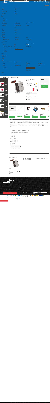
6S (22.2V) (3, 33)
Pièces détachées (17, 48)
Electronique (5, 49)
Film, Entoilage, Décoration (29, 64)
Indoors (3, 12)
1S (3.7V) (3, 30)
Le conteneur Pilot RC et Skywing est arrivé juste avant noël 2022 (26, 182)
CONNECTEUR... (42, 112)
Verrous (4, 65)
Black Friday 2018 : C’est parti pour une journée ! (24, 184)
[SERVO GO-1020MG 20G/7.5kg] (35, 108)
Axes (26, 23)
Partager (31, 92)
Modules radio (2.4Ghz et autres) (7, 47)
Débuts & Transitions (4, 11)
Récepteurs (4, 44)
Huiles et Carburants (17, 24)
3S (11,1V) (3, 31)
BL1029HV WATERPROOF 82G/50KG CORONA (7, 89)
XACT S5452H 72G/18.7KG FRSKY (6, 114)
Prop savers (27, 24)
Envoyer (10, 173)
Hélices (4, 20)
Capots (15, 9)
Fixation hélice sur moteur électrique (19, 38)
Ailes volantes (4, 13)
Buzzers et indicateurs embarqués (18, 33)
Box (26, 45)
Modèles (3, 58)
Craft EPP (19, 190)
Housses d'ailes (16, 12)
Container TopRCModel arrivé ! (21, 185)
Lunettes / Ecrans (4, 56)
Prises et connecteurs (6, 68)
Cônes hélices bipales (28, 38)
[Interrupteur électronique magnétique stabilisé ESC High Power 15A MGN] (27, 108)
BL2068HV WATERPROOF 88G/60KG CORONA (7, 95)
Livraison (42, 185)
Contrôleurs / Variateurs (5, 19)
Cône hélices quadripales (29, 40)
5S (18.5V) (3, 33)
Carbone (27, 62)
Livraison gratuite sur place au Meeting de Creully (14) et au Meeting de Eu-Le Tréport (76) (29, 187)
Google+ (35, 92)
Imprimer (29, 99)
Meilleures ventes (43, 183)
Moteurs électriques (4, 23)
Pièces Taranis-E (5, 50)
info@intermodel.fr (8, 189)
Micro (14, 45)
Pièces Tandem (17, 49)
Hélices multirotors (5, 41)
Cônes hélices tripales (28, 39)
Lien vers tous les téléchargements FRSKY (15, 148)
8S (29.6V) (3, 34)
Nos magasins (42, 184)
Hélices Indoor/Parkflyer (5, 40)
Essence (3, 24)
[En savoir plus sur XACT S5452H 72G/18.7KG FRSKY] (2, 114)
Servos (15, 43)
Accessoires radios (6, 48)
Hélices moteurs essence (6, 39)
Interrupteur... (26, 112)
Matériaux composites (28, 70)
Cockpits (16, 10)
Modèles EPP (16, 14)
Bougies (15, 27)
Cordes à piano (28, 63)
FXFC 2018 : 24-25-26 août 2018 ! (22, 186)
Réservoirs (16, 62)
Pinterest (28, 94)
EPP (26, 65)
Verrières (16, 8)
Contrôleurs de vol (5, 19)
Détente (3, 14)
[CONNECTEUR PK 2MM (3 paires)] (43, 108)
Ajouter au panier (5, 200)
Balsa (26, 67)
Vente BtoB (42, 188)
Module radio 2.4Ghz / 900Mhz (6, 45)
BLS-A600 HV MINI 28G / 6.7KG (6, 100)
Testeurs (16, 32)
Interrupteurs (5, 67)
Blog (18, 179)
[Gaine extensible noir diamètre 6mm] (12, 108)
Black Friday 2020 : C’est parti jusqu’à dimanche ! (24, 183)
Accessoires (4, 21)
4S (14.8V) (3, 32)
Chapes (4, 63)
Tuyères (15, 11)
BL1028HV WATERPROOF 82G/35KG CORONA (7, 84)
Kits (3, 17)
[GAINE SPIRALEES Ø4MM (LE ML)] (20, 108)
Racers (3, 10)
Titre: (9, 171)
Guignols (4, 62)
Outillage (39, 65)
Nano (14, 46)
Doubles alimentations (28, 46)
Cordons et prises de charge (18, 33)
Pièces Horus (5, 51)
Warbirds (3, 9)
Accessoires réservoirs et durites (18, 64)
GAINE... (18, 112)
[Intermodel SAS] (4, 2)
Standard (15, 44)
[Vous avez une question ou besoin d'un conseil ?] (35, 89)
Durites (15, 63)
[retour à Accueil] (1, 77)
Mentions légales (43, 186)
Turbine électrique (4, 25)
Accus (3, 29)
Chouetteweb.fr (26, 196)
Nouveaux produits (43, 182)
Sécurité (15, 34)
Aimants (27, 69)
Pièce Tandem (5, 52)
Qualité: (10, 168)
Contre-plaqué (27, 68)
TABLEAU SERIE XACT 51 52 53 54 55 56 (15, 146)
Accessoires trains (40, 63)
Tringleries (4, 64)
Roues (38, 62)
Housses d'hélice (16, 39)
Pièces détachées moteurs (18, 25)
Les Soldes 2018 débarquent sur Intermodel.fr (23, 188)
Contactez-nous (9, 192)
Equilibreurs (16, 40)
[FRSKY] (36, 84)
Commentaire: (19, 171)
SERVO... (33, 112)
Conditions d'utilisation (43, 187)
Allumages (16, 26)
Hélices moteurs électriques (6, 38)
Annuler (1, 200)
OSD (2, 57)
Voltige (3, 8)
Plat (14, 47)
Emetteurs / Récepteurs (5, 55)
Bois (26, 66)
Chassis (4, 18)
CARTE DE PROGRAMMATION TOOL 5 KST (7, 106)
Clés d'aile (16, 13)
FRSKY (36, 86)
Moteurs (3, 22)
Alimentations (16, 31)
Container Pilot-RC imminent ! (21, 189)
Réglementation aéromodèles (43, 189)
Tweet (28, 92)
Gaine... (10, 112)
